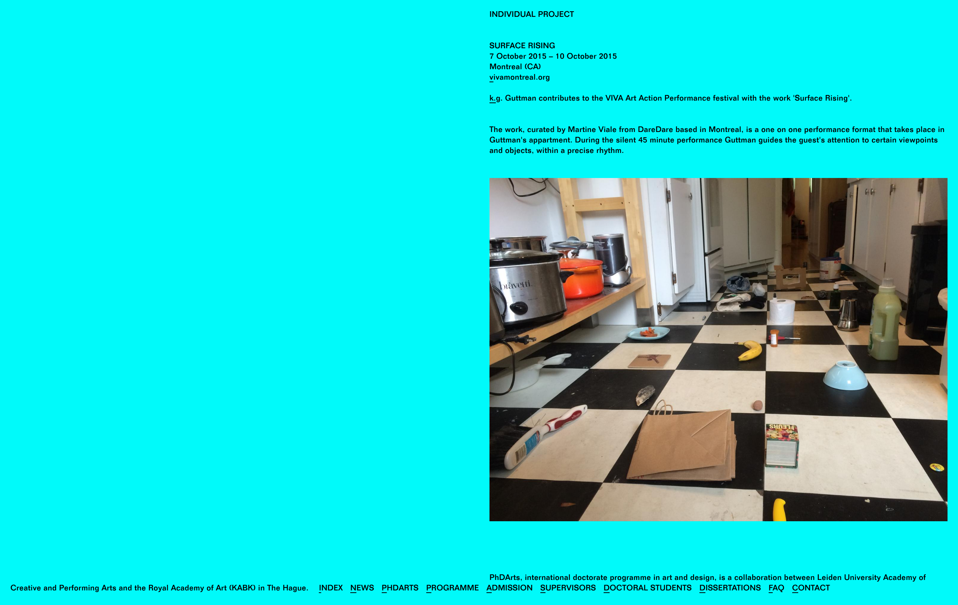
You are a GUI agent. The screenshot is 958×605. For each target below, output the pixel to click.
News (362, 589)
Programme (452, 589)
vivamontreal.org (519, 78)
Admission (509, 589)
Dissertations (730, 589)
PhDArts (400, 589)
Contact (811, 589)
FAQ (777, 589)
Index (331, 589)
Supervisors (568, 589)
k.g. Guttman (512, 99)
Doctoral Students (648, 589)
